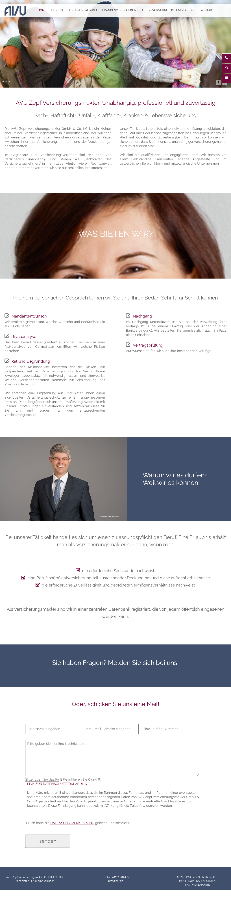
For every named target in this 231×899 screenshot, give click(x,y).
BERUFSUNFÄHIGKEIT (83, 10)
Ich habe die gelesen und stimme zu (81, 823)
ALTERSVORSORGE (155, 10)
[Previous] (218, 82)
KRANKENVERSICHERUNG (120, 10)
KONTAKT (207, 10)
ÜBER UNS (57, 10)
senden (47, 841)
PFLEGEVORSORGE (184, 10)
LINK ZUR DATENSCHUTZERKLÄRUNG (57, 784)
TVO (187, 884)
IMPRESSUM (186, 881)
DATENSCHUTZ (205, 881)
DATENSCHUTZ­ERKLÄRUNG (72, 823)
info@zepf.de (115, 881)
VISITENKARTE (201, 884)
